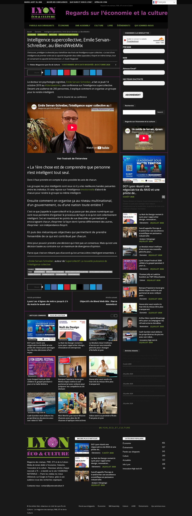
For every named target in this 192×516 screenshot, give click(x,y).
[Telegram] (93, 72)
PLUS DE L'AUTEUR (57, 315)
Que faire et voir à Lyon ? (81, 2)
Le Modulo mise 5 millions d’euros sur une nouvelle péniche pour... (150, 249)
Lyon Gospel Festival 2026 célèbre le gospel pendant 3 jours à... (151, 263)
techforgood (73, 274)
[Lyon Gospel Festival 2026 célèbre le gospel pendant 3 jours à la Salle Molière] (41, 366)
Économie (63, 25)
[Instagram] (148, 2)
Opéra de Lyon (100, 2)
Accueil (29, 32)
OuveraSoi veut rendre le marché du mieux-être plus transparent (101, 381)
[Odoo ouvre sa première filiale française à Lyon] (103, 403)
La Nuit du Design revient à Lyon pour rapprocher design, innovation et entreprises (71, 345)
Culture (98, 25)
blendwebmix (39, 272)
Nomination (144, 326)
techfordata (61, 274)
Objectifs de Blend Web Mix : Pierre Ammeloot (98, 303)
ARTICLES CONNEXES (38, 315)
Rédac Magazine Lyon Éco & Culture (45, 65)
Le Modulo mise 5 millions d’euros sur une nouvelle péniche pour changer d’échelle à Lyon (100, 346)
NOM (125, 58)
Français (161, 2)
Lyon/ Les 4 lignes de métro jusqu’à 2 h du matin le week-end (47, 303)
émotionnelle (87, 189)
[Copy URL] (106, 72)
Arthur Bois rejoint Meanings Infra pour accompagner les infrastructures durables (152, 320)
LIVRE (110, 25)
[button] (164, 25)
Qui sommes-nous (144, 25)
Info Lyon (53, 35)
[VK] (99, 72)
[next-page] (115, 315)
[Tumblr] (86, 72)
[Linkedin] (47, 72)
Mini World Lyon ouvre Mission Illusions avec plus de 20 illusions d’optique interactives (72, 418)
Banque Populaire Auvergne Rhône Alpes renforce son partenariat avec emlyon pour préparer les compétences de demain (71, 384)
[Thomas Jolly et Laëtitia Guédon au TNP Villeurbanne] (130, 278)
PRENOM (127, 47)
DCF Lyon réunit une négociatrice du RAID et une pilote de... (141, 189)
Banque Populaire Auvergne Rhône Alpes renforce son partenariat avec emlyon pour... (151, 292)
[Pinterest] (67, 72)
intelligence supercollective (100, 272)
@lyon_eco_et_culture (114, 427)
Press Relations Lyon (44, 269)
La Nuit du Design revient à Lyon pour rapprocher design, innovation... (151, 217)
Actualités (127, 460)
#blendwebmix (53, 85)
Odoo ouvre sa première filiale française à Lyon (102, 416)
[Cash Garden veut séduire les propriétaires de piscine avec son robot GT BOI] (41, 403)
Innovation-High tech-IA (68, 35)
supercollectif (48, 274)
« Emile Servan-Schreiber (40, 261)
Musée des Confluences (57, 2)
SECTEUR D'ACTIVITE (133, 79)
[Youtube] (58, 491)
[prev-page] (112, 315)
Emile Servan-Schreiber (78, 81)
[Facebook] (144, 2)
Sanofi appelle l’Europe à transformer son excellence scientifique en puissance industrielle (151, 232)
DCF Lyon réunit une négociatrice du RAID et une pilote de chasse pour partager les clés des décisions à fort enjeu (41, 348)
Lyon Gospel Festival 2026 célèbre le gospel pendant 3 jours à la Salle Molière (39, 381)
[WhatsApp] (73, 72)
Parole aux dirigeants (41, 25)
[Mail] (47, 491)
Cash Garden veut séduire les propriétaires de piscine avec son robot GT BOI (40, 418)
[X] (60, 72)
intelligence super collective (77, 272)
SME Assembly (82, 25)
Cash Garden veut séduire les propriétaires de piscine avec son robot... (151, 334)
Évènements (123, 25)
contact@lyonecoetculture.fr (52, 486)
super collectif (34, 274)
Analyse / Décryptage (147, 239)
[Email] (80, 72)
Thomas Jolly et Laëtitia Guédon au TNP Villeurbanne (152, 275)
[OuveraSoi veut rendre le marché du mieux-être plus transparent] (103, 366)
